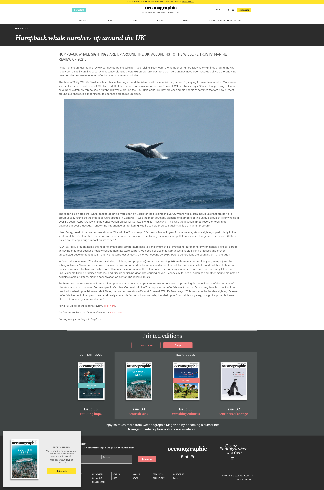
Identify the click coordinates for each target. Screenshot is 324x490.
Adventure (162, 12)
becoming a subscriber (202, 424)
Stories (116, 474)
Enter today (188, 2)
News (135, 478)
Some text (79, 10)
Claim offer (62, 471)
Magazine (83, 20)
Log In (218, 10)
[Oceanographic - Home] (161, 8)
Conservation (149, 12)
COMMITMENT (159, 478)
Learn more (146, 345)
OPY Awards (98, 474)
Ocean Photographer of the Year (225, 20)
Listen (186, 20)
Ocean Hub (97, 478)
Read (135, 20)
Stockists (158, 474)
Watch (160, 20)
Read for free (99, 482)
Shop (110, 20)
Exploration (174, 12)
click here (109, 306)
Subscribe (244, 10)
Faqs (175, 478)
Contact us (178, 474)
